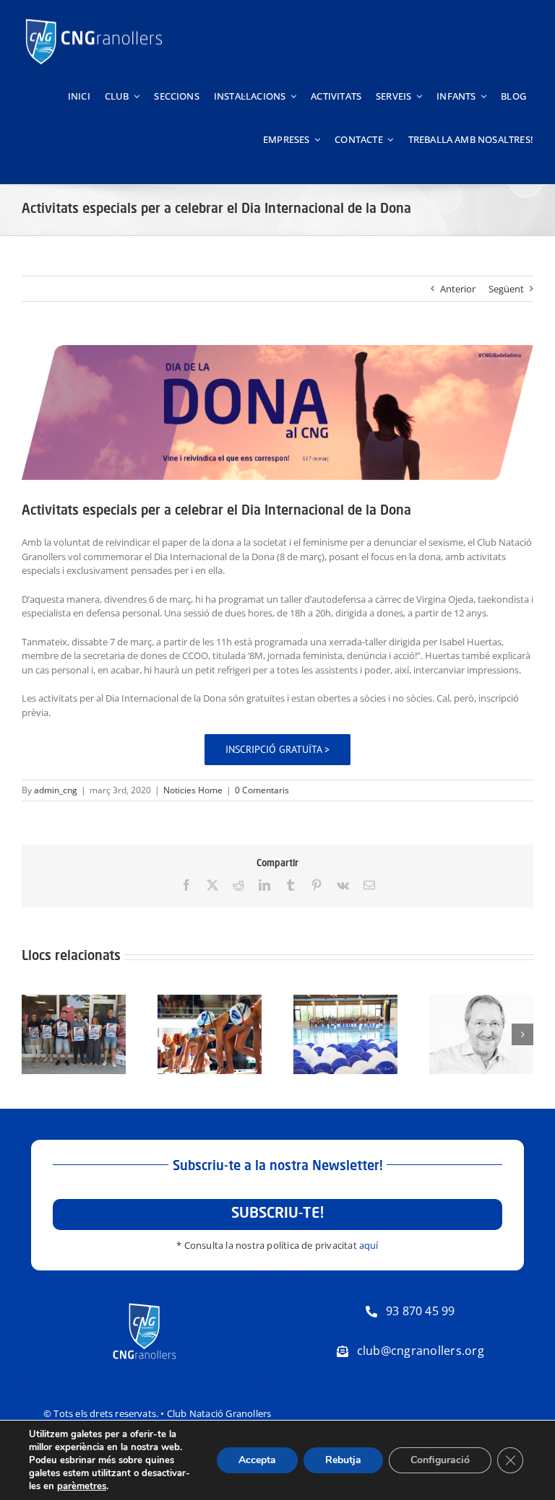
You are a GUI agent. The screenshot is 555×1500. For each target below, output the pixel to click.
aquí (369, 1245)
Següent (506, 288)
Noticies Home (193, 790)
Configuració (440, 1460)
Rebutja (343, 1460)
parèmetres (81, 1486)
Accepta (257, 1460)
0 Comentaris (262, 790)
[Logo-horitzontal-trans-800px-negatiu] (94, 18)
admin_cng (55, 790)
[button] (32, 1034)
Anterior (458, 288)
